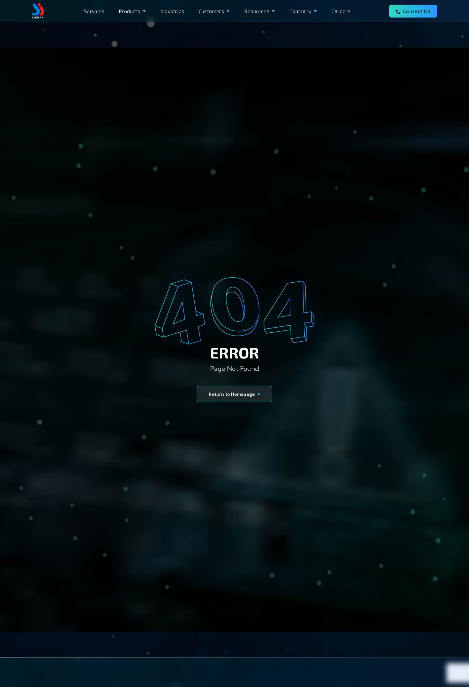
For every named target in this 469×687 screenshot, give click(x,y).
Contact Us (417, 11)
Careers (340, 11)
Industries (172, 11)
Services (94, 11)
